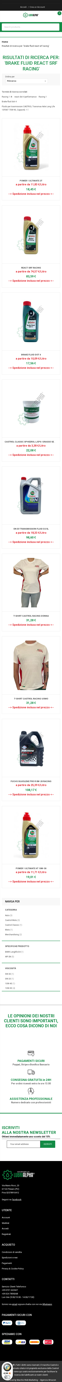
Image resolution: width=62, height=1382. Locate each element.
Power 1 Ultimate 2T (31, 180)
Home (5, 42)
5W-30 (9, 974)
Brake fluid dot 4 (9, 101)
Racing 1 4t (7, 97)
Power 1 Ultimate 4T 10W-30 (31, 868)
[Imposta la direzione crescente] (50, 81)
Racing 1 (43, 97)
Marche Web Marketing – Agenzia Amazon (36, 1380)
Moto (9, 929)
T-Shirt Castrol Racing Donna (31, 616)
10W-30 (10, 988)
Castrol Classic (13, 925)
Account (6, 1217)
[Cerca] (56, 27)
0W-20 (9, 978)
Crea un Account (37, 7)
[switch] (7, 1377)
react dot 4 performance (25, 97)
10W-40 (10, 983)
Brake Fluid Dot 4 (31, 354)
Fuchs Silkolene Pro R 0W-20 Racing (31, 781)
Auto (8, 915)
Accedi (23, 7)
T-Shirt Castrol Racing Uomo (31, 698)
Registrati (6, 1234)
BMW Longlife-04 (14, 952)
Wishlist (5, 1223)
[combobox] (27, 27)
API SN (9, 956)
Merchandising (13, 934)
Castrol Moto (12, 920)
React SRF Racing (31, 268)
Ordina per (10, 77)
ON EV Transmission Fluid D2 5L (31, 529)
